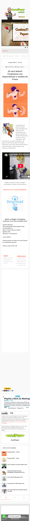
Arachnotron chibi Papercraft (15, 483)
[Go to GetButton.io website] (3, 519)
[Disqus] (15, 290)
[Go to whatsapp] (4, 516)
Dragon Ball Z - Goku (13, 458)
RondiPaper (15, 440)
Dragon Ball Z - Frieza (13, 452)
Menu (6, 51)
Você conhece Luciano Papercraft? (17, 464)
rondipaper (9, 422)
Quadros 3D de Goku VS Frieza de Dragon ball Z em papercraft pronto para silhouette (21, 261)
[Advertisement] (15, 369)
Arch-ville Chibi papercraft (15, 477)
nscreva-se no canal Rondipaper (15, 190)
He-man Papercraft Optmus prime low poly (17, 490)
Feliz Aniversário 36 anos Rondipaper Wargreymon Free (16, 471)
